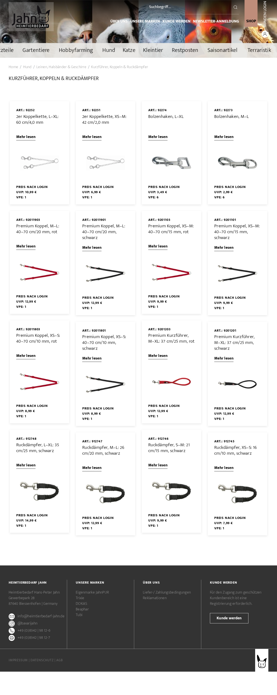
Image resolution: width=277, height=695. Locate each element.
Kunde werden (176, 21)
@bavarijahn (27, 624)
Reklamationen (155, 598)
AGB (59, 660)
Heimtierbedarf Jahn (28, 583)
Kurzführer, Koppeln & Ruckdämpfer (119, 67)
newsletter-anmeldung (216, 21)
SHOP (251, 21)
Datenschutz (43, 660)
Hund (27, 67)
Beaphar (82, 609)
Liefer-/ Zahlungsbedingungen (167, 592)
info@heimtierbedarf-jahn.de (41, 616)
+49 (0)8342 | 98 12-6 (34, 631)
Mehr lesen (25, 137)
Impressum (19, 660)
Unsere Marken (145, 21)
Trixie (80, 598)
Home (13, 67)
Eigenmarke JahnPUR (92, 592)
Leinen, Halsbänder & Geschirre (61, 67)
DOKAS (81, 604)
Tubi (79, 615)
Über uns (119, 21)
